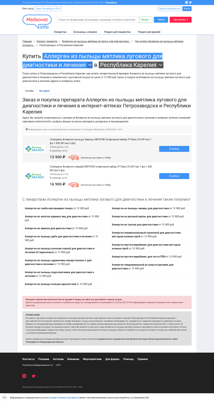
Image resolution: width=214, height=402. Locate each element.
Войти (187, 8)
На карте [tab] (44, 90)
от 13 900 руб (57, 208)
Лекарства (60, 31)
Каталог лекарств (47, 41)
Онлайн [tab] (29, 90)
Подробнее (111, 2)
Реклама (43, 359)
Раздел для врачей (149, 31)
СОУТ (58, 365)
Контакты (28, 359)
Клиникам (73, 359)
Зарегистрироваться (170, 8)
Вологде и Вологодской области (155, 339)
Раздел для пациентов (117, 31)
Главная (27, 41)
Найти (161, 19)
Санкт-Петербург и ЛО (47, 8)
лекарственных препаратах (64, 397)
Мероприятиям (92, 359)
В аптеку (174, 148)
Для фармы (112, 359)
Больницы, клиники (85, 31)
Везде (144, 19)
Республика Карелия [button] (128, 65)
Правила (143, 359)
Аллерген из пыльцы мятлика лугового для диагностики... (96, 41)
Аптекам (58, 359)
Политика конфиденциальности (37, 365)
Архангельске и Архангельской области (118, 339)
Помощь (128, 359)
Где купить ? (180, 19)
